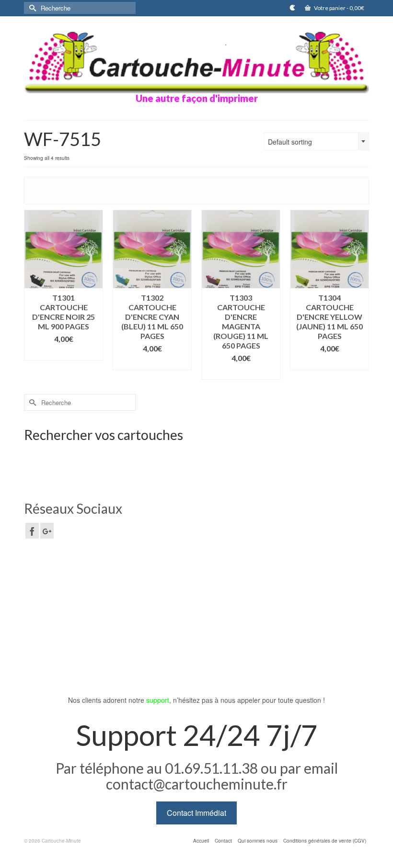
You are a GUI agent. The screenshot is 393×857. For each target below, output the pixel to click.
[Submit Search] (31, 8)
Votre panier (338, 7)
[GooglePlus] (47, 530)
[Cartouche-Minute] (196, 60)
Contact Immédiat (196, 812)
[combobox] (316, 141)
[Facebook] (32, 530)
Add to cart (63, 353)
